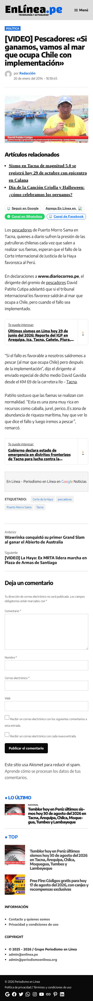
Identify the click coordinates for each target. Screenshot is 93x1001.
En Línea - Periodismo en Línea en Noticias (46, 481)
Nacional (33, 805)
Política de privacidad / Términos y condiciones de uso (38, 987)
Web (7, 698)
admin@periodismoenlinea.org (33, 959)
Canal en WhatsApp (27, 216)
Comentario (13, 611)
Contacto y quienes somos (29, 919)
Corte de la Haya (43, 499)
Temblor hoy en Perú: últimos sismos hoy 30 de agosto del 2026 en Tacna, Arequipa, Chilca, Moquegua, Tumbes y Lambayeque (57, 815)
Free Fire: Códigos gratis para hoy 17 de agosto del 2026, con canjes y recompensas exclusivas (59, 885)
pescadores (22, 229)
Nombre (11, 657)
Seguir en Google (25, 208)
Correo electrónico (17, 678)
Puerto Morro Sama (19, 507)
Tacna (71, 381)
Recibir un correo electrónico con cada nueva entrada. (43, 736)
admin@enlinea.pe (23, 954)
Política (12, 28)
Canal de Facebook (69, 216)
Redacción (27, 73)
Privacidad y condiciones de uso (33, 924)
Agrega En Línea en (61, 208)
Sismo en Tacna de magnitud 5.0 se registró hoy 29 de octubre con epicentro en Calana (48, 173)
